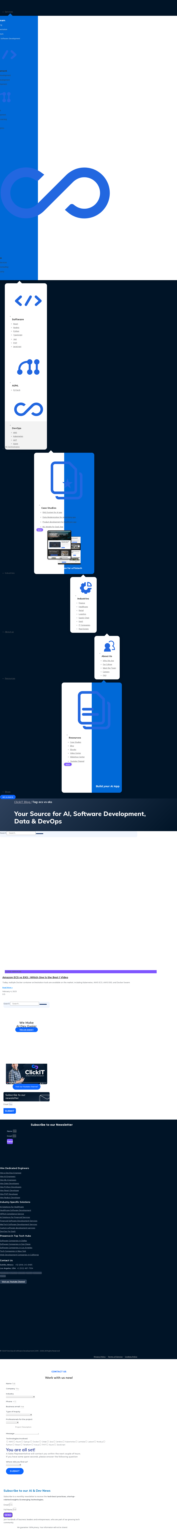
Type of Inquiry (13, 1411)
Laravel (91, 1442)
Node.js (100, 1442)
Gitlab (44, 1442)
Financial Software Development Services (18, 1221)
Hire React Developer (9, 1190)
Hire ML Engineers (8, 1180)
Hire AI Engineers (7, 1176)
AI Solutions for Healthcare (12, 1207)
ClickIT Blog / (23, 802)
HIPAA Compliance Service (12, 1214)
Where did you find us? (17, 1462)
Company (11, 1388)
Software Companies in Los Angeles (16, 1247)
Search (3, 833)
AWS (11, 1442)
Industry (10, 1394)
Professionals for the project (19, 1419)
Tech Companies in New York (13, 1251)
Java (51, 1442)
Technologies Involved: (17, 1438)
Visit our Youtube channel (26, 1086)
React (17, 1445)
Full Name (8, 1509)
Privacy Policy (100, 1357)
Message (10, 1433)
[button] (91, 11)
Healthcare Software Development (15, 1210)
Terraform (27, 1445)
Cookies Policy (131, 1357)
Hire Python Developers (10, 1187)
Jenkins (59, 1442)
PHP (44, 1445)
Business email (13, 1406)
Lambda (81, 1442)
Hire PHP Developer (9, 1194)
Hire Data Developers (9, 1183)
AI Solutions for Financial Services (15, 1217)
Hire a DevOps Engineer (10, 1173)
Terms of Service (115, 1357)
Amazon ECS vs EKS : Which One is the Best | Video (35, 977)
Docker (36, 1442)
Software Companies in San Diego (15, 1244)
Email (6, 1104)
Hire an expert (26, 1029)
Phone (9, 1401)
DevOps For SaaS (8, 1231)
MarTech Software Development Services (18, 1224)
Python (9, 1445)
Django (27, 1442)
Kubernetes (70, 1442)
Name (10, 1131)
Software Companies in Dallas (13, 1240)
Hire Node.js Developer (10, 1197)
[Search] (39, 833)
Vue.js (36, 1445)
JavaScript (61, 1445)
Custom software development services (17, 1228)
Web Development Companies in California (19, 1255)
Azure (18, 1442)
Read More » (7, 987)
